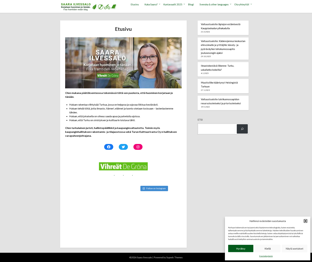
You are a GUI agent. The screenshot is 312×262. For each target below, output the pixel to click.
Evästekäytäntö (266, 256)
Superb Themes (174, 257)
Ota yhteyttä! (241, 4)
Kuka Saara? (151, 4)
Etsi (200, 119)
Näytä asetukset (294, 248)
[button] (305, 221)
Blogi (191, 4)
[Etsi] (242, 129)
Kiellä (268, 248)
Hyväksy (240, 248)
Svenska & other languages (214, 4)
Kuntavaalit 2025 (172, 4)
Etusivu (135, 4)
